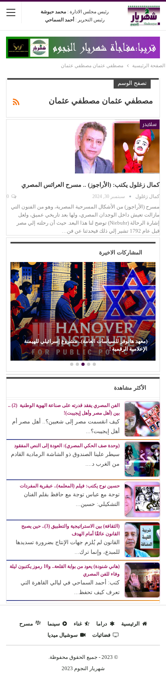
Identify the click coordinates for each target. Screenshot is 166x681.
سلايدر (150, 124)
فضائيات (101, 635)
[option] (83, 312)
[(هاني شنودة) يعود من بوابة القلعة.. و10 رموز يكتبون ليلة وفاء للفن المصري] (142, 579)
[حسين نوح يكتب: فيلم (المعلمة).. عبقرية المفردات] (142, 499)
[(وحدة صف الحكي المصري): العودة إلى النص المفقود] (142, 459)
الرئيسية (130, 624)
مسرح (26, 624)
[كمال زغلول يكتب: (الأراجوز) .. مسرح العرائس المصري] (117, 146)
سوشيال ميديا (63, 635)
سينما (54, 624)
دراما (101, 624)
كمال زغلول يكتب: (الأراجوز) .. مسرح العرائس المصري (90, 185)
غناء (78, 624)
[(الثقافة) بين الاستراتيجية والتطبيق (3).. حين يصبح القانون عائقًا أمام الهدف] (142, 539)
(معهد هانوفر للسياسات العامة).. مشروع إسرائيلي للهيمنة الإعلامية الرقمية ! (85, 344)
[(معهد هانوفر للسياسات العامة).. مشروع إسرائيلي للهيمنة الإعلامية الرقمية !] (83, 311)
